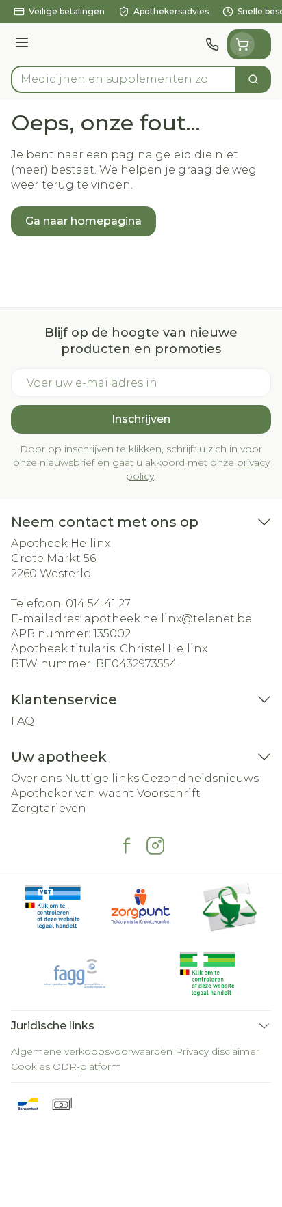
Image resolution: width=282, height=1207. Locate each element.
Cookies (30, 1066)
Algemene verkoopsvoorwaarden (91, 1051)
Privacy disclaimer (217, 1051)
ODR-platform (87, 1066)
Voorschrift (169, 793)
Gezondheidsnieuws (200, 778)
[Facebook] (126, 845)
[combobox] (124, 79)
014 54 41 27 (98, 603)
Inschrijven (141, 419)
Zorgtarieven (48, 808)
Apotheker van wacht (72, 793)
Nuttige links (101, 778)
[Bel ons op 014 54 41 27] (212, 44)
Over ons (36, 778)
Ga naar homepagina (83, 220)
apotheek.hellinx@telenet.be (168, 618)
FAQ (22, 721)
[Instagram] (155, 845)
